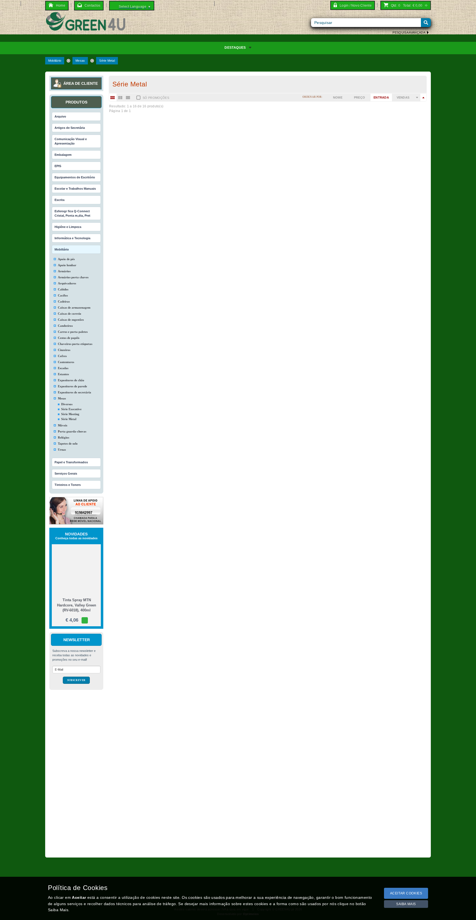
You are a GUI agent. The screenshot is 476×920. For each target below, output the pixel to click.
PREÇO (359, 97)
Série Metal (107, 60)
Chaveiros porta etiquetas (75, 343)
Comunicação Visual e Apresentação (71, 141)
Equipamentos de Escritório (75, 177)
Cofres (62, 356)
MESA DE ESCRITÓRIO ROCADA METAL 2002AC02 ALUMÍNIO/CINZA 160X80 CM (191, 528)
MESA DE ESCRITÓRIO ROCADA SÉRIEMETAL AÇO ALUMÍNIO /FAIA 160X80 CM (191, 718)
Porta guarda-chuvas (72, 431)
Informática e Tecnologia (72, 238)
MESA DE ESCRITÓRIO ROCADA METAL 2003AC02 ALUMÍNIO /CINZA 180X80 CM (192, 481)
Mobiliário (54, 60)
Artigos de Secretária (70, 127)
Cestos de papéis (68, 337)
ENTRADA (381, 97)
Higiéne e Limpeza (68, 226)
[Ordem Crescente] (417, 97)
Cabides (63, 289)
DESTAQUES (235, 48)
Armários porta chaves (73, 277)
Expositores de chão (71, 380)
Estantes (63, 374)
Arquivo (60, 116)
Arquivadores (67, 283)
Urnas (62, 449)
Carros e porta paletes (73, 331)
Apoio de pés (66, 259)
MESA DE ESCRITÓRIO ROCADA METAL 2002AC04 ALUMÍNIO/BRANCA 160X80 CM (194, 227)
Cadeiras (64, 301)
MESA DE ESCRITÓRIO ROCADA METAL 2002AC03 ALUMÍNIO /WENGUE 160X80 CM (195, 397)
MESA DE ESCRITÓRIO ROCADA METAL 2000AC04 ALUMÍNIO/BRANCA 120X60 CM (194, 321)
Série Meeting (70, 414)
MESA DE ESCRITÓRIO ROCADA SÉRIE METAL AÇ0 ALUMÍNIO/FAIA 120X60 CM (190, 812)
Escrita (59, 200)
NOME (337, 97)
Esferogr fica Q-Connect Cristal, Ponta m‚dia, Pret (72, 213)
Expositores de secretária (74, 392)
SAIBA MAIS (406, 904)
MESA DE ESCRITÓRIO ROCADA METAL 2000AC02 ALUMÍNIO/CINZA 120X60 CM (191, 623)
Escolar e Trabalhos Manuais (75, 188)
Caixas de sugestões (71, 319)
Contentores (66, 362)
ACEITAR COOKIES (406, 893)
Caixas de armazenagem (74, 307)
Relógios (63, 437)
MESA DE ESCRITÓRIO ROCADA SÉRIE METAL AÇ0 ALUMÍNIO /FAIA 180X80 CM (191, 670)
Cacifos (63, 295)
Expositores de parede (72, 386)
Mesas (80, 60)
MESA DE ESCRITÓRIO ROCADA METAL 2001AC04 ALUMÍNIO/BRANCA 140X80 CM (194, 274)
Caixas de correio (69, 313)
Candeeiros (65, 325)
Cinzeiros (64, 350)
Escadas (63, 368)
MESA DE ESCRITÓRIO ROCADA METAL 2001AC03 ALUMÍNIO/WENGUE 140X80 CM (194, 425)
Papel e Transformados (71, 462)
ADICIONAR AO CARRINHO (137, 217)
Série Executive (71, 409)
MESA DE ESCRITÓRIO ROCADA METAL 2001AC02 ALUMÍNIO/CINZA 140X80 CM (191, 576)
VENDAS (403, 97)
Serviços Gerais (66, 473)
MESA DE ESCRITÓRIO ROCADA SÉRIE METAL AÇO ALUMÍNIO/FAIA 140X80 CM (191, 765)
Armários (64, 271)
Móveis (62, 425)
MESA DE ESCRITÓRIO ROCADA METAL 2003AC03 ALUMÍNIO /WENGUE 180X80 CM (195, 369)
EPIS (58, 166)
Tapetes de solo (68, 443)
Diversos (66, 404)
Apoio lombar (67, 265)
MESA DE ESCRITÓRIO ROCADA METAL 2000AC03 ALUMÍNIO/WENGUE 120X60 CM (194, 453)
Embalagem (63, 154)
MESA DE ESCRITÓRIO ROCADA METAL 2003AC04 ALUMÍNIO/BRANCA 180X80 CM (194, 179)
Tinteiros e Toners (68, 484)
